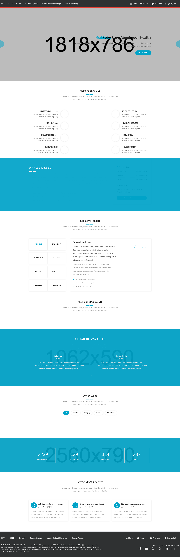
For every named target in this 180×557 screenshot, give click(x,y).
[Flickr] (146, 549)
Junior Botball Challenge (51, 3)
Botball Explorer (31, 3)
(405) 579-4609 (159, 545)
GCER (10, 3)
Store (134, 3)
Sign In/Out (171, 3)
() (50, 507)
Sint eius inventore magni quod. (50, 504)
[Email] (173, 549)
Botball (19, 3)
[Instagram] (166, 549)
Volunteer (158, 3)
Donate (145, 3)
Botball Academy (71, 3)
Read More (142, 247)
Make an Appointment (131, 198)
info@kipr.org (173, 545)
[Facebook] (140, 549)
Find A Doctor (143, 53)
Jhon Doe (43, 507)
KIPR (3, 3)
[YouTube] (160, 549)
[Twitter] (153, 549)
